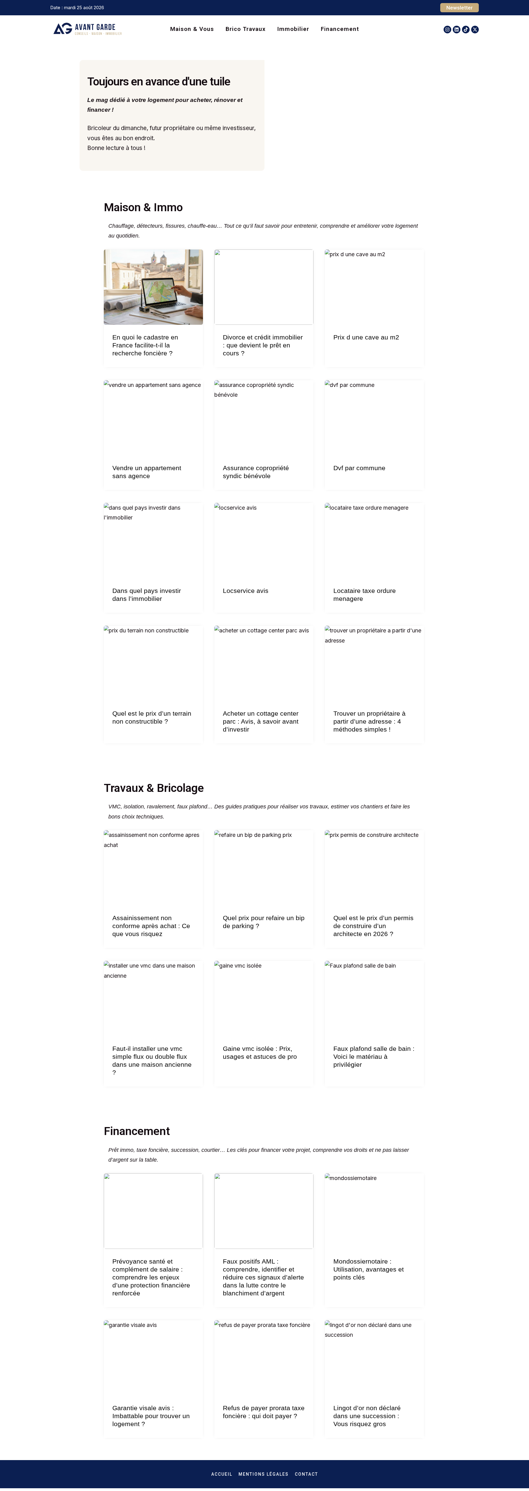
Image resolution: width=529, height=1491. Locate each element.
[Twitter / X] (475, 29)
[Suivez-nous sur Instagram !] (447, 29)
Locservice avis (245, 590)
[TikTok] (466, 29)
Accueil (221, 1474)
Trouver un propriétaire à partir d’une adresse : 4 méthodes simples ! (369, 721)
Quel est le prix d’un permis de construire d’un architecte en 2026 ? (373, 925)
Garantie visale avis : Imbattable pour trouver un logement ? (151, 1415)
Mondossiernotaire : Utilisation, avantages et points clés (368, 1269)
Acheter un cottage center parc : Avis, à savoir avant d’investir (260, 721)
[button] (459, 7)
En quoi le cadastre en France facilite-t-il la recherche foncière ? (145, 345)
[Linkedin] (456, 29)
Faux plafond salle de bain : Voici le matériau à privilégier (374, 1056)
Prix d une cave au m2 (366, 337)
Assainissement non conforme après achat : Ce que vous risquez (151, 925)
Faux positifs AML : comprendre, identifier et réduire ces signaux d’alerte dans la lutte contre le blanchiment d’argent (263, 1277)
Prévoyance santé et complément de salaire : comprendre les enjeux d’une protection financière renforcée (151, 1277)
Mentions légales (263, 1474)
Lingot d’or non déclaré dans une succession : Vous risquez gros (367, 1415)
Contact (306, 1474)
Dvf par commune (359, 467)
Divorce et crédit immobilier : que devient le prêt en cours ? (263, 345)
